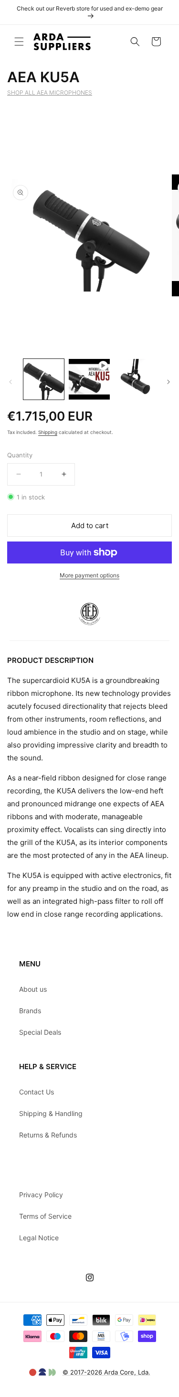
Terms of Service (45, 1216)
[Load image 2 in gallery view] (135, 379)
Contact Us (36, 1092)
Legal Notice (39, 1238)
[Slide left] (10, 381)
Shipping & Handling (51, 1113)
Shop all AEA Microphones (49, 92)
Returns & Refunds (48, 1135)
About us (33, 989)
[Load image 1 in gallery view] (43, 379)
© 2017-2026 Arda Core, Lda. (106, 1372)
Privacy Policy (41, 1195)
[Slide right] (168, 381)
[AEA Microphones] (89, 634)
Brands (30, 1011)
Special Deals (40, 1032)
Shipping (47, 432)
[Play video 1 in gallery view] (89, 379)
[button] (19, 41)
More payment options (89, 575)
